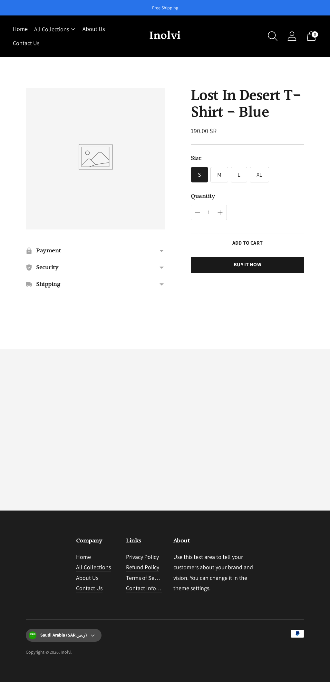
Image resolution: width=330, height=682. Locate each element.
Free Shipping (165, 8)
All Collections (51, 29)
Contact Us (26, 43)
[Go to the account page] (292, 36)
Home (20, 29)
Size (196, 158)
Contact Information (150, 588)
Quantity (203, 196)
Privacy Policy (142, 556)
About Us (93, 29)
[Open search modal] (273, 36)
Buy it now (247, 264)
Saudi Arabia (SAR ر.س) (63, 635)
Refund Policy (142, 567)
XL (259, 174)
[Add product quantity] (197, 212)
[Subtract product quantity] (220, 212)
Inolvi (66, 652)
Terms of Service (146, 577)
